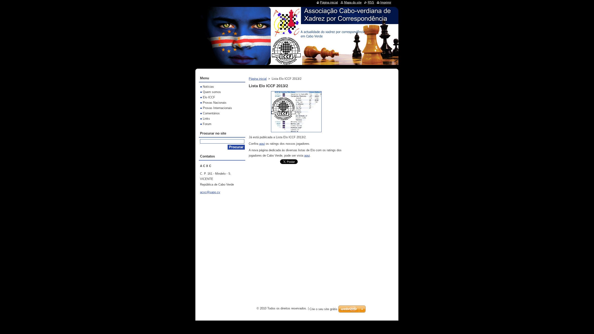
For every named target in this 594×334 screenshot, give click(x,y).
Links (206, 118)
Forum (207, 124)
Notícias (208, 86)
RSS (371, 2)
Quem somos (212, 92)
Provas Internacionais (217, 108)
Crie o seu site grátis (323, 309)
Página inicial (258, 78)
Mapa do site (353, 2)
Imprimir (385, 2)
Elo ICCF (209, 97)
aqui (262, 143)
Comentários (211, 113)
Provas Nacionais (214, 102)
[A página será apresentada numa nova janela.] (296, 132)
